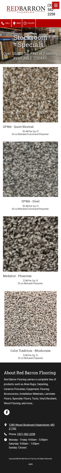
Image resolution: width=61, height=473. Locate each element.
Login (30, 464)
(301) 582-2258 (26, 434)
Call (7, 23)
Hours (30, 23)
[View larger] (30, 94)
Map (18, 23)
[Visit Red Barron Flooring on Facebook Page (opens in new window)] (7, 412)
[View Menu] (55, 5)
